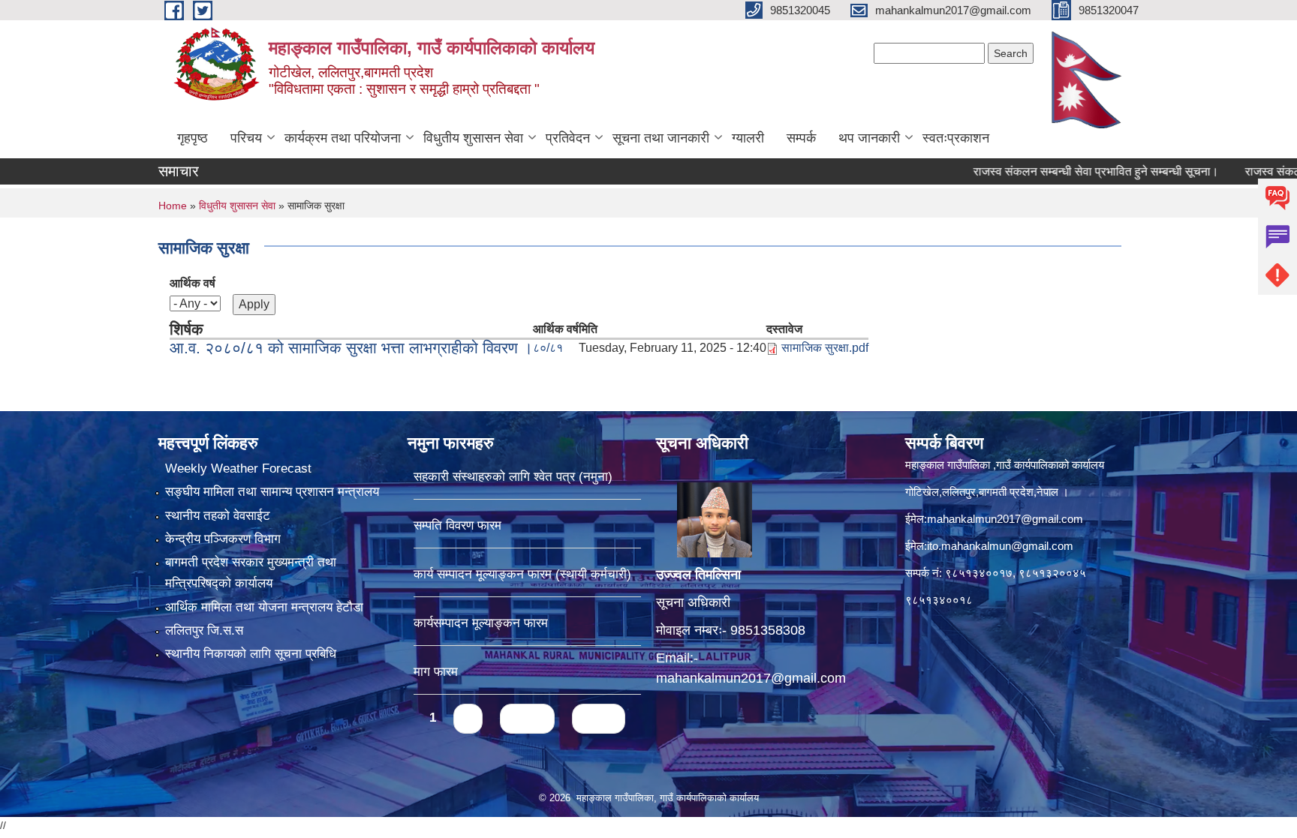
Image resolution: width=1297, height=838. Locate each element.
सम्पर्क (801, 138)
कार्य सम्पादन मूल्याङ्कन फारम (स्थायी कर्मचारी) (522, 574)
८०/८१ (548, 347)
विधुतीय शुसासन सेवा (473, 138)
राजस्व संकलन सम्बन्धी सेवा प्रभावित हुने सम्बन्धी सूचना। (1066, 171)
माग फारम (436, 672)
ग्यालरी (748, 138)
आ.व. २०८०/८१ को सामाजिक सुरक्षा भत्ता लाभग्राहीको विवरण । (351, 347)
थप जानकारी (869, 138)
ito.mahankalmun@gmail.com (1000, 545)
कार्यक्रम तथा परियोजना (342, 138)
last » (598, 718)
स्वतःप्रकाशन (955, 138)
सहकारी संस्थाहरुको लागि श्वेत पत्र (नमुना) (513, 477)
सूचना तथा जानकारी (660, 138)
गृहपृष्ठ (192, 138)
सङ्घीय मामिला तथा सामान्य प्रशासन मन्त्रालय (272, 492)
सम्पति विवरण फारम (457, 525)
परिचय (246, 138)
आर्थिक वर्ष (192, 283)
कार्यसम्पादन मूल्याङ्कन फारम (481, 623)
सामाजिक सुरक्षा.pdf (824, 347)
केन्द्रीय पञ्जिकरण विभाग (223, 539)
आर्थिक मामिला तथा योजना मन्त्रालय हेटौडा (264, 607)
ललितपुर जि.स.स (204, 630)
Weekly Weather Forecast (238, 468)
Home (172, 206)
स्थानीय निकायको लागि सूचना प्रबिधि (250, 654)
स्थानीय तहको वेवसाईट (217, 516)
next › (527, 718)
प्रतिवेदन (568, 138)
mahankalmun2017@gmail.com (751, 678)
